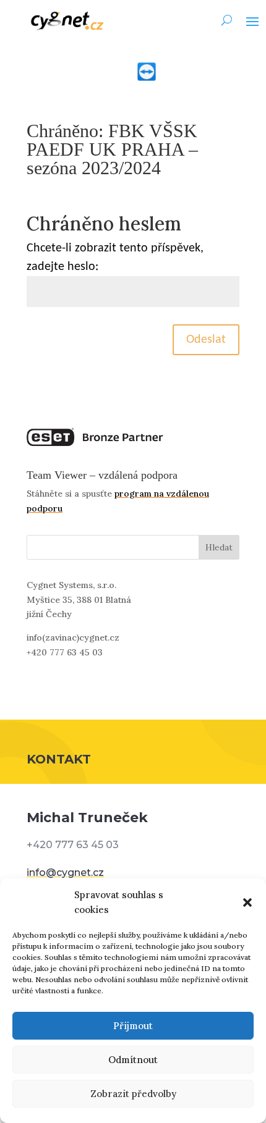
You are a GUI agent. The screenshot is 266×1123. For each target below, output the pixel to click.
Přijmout (133, 1026)
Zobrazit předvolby (133, 1094)
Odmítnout (133, 1060)
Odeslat (206, 340)
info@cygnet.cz (65, 872)
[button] (247, 902)
